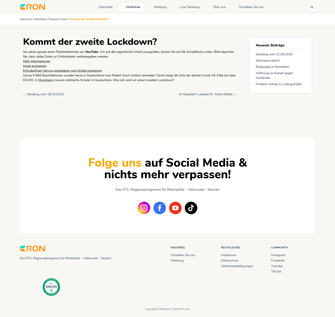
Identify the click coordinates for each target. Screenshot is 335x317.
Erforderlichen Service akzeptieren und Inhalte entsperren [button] (62, 71)
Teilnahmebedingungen (237, 266)
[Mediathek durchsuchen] (312, 7)
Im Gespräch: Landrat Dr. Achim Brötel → (208, 94)
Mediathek (133, 7)
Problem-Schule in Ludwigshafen (279, 84)
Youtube (276, 266)
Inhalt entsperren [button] (34, 66)
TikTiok (276, 271)
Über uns (219, 7)
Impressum (228, 255)
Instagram (278, 255)
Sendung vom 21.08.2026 (274, 54)
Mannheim (45, 80)
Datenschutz (230, 260)
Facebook (278, 260)
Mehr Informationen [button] (36, 61)
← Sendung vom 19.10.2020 (43, 94)
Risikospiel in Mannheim (272, 67)
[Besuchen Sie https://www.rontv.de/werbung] (280, 112)
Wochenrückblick (268, 60)
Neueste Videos (58, 19)
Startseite (106, 7)
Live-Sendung (190, 7)
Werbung (160, 7)
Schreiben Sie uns (251, 7)
